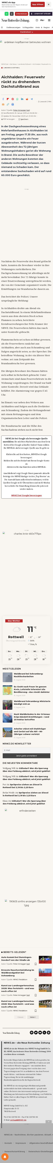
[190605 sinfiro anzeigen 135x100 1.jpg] (26, 917)
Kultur (43, 991)
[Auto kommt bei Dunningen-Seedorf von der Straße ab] (45, 960)
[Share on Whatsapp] (17, 99)
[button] (42, 20)
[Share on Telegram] (31, 99)
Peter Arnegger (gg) (21, 110)
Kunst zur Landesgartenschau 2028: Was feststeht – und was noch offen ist (17, 988)
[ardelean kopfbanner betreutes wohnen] (26, 49)
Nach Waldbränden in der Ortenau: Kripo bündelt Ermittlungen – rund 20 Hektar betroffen (32, 717)
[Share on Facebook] (3, 99)
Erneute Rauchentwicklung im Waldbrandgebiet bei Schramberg (17, 973)
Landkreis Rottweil (11, 67)
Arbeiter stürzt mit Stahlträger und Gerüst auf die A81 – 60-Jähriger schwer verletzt (30, 731)
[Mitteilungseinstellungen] (4, 1156)
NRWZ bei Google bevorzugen (26, 495)
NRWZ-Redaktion (20, 980)
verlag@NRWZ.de (18, 1120)
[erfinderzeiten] (26, 852)
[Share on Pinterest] (12, 99)
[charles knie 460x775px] (26, 571)
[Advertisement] (26, 217)
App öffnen (37, 4)
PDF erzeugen (8, 119)
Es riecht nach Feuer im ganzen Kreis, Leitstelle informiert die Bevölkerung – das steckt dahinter (32, 689)
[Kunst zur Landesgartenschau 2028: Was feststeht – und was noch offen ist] (45, 988)
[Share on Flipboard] (8, 99)
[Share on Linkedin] (22, 99)
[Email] (3, 104)
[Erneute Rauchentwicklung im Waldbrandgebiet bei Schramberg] (45, 972)
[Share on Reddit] (27, 99)
